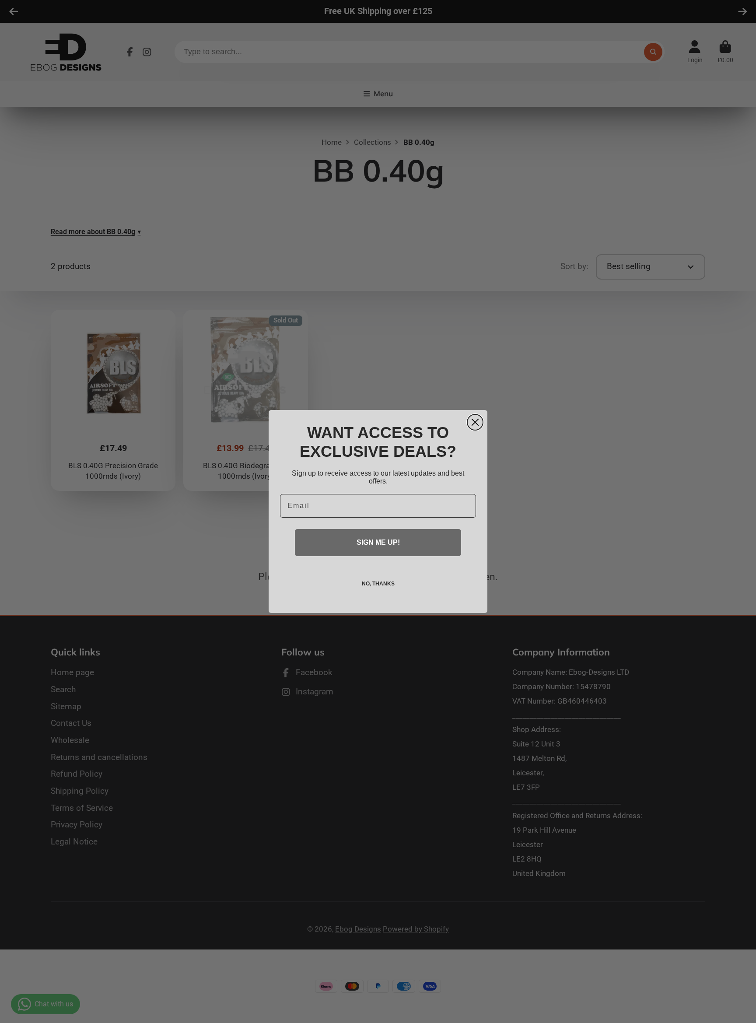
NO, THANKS (378, 584)
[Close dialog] (475, 422)
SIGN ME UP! (378, 542)
